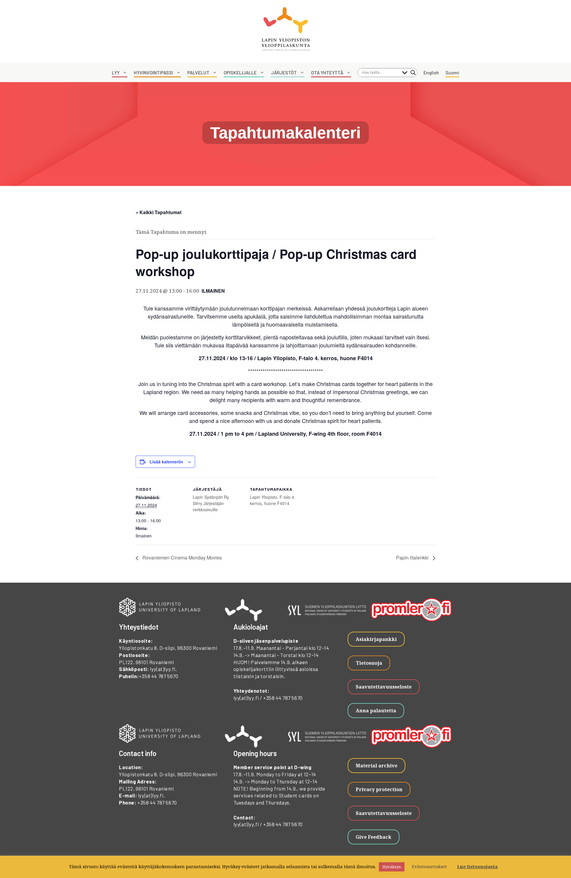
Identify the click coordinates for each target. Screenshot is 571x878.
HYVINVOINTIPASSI (153, 72)
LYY (116, 72)
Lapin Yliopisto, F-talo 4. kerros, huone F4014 (272, 500)
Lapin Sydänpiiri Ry (211, 497)
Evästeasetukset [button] (429, 866)
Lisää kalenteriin (166, 462)
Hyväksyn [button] (391, 866)
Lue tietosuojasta (477, 866)
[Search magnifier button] (413, 72)
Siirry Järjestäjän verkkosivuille (208, 506)
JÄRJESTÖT (284, 72)
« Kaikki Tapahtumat (158, 212)
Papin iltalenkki (413, 557)
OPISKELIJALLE (240, 72)
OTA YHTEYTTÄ (327, 72)
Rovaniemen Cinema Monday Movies (181, 557)
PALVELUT (198, 72)
